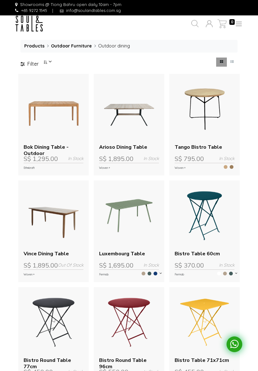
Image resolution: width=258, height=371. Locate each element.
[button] (194, 24)
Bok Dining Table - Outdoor (46, 150)
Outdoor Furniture (71, 46)
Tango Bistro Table (198, 147)
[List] (232, 62)
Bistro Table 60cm (197, 253)
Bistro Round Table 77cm (47, 363)
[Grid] (221, 62)
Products (34, 46)
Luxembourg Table (122, 253)
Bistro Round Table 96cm (123, 363)
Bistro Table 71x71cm (202, 360)
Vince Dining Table (46, 253)
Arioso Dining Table (123, 147)
